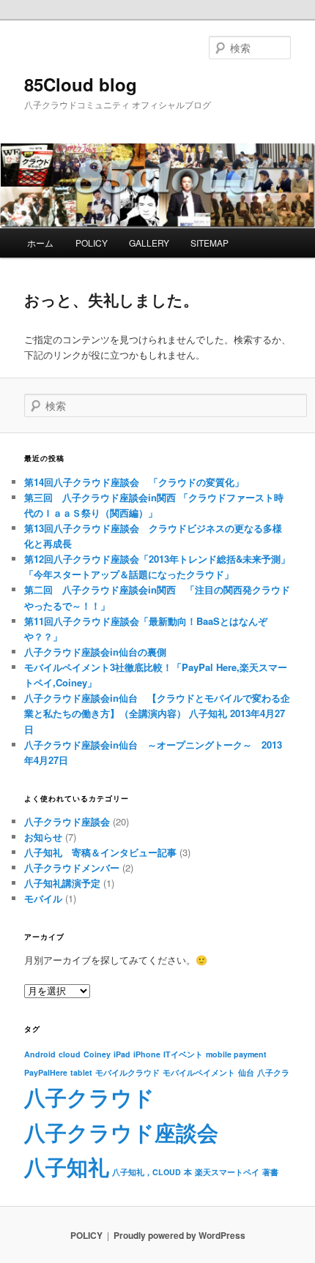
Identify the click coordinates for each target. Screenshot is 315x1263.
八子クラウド (89, 1097)
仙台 (246, 1072)
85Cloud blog (80, 84)
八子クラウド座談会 (67, 821)
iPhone (146, 1054)
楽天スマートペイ (227, 1171)
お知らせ (43, 837)
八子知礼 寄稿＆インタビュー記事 (100, 852)
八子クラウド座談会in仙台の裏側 (95, 652)
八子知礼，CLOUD (146, 1171)
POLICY (91, 242)
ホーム (40, 242)
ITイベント (183, 1054)
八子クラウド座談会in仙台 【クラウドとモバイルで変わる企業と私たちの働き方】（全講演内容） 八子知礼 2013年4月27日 (157, 713)
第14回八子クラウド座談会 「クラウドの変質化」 (134, 482)
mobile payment (236, 1054)
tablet (81, 1072)
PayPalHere (45, 1072)
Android (40, 1054)
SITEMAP (209, 242)
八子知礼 (66, 1166)
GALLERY (149, 242)
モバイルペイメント (199, 1072)
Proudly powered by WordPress (179, 1235)
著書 (270, 1171)
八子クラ (273, 1072)
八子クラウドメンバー (71, 867)
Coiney (97, 1054)
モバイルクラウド (127, 1072)
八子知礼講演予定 (62, 883)
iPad (122, 1054)
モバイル (43, 898)
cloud (70, 1054)
